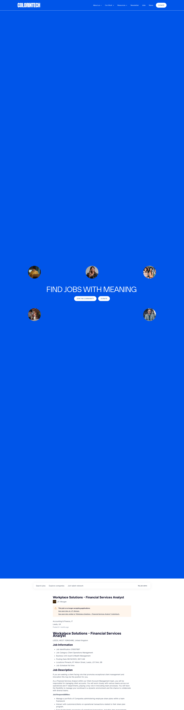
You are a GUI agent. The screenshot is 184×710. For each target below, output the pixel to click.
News (151, 5)
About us (96, 5)
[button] (97, 5)
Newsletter (135, 5)
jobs (40, 586)
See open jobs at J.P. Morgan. (69, 611)
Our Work (108, 5)
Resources (121, 5)
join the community (85, 299)
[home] (28, 5)
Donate (161, 5)
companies (56, 586)
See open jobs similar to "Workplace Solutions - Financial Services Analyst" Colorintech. (89, 614)
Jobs (143, 5)
